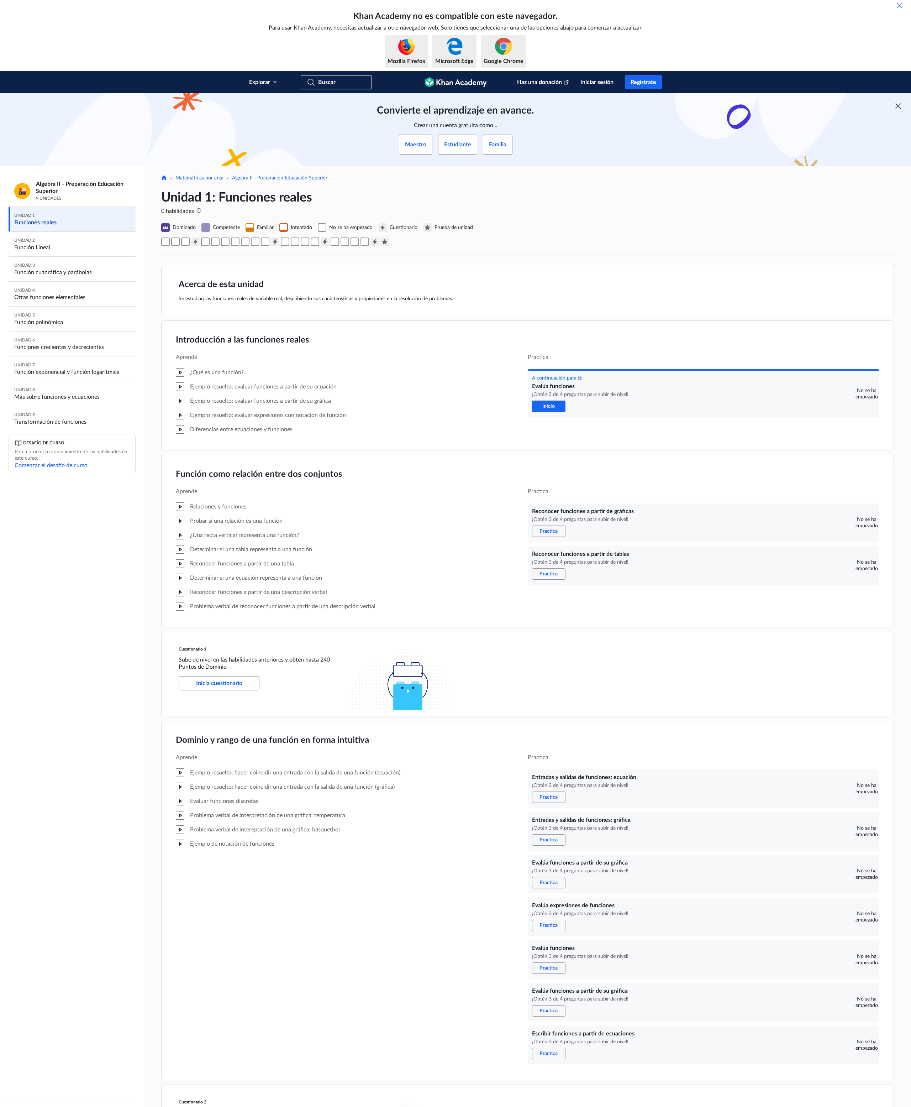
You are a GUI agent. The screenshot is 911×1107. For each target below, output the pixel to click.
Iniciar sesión (597, 82)
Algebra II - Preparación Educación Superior (279, 178)
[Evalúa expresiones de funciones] (235, 241)
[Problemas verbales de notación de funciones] (335, 241)
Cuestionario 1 (192, 649)
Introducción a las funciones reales (242, 340)
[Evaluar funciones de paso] (355, 241)
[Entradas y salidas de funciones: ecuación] (205, 241)
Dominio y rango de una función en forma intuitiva (272, 740)
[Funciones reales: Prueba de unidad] (384, 241)
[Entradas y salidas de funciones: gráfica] (215, 241)
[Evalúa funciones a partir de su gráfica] (225, 241)
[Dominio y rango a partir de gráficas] (305, 241)
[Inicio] (164, 178)
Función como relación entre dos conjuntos (259, 474)
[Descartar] (899, 5)
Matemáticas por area (199, 178)
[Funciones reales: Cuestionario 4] (374, 241)
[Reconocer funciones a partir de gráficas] (175, 241)
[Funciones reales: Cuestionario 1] (195, 241)
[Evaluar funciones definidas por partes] (345, 241)
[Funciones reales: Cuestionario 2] (275, 241)
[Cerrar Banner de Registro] (898, 106)
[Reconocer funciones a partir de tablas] (185, 241)
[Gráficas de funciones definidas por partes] (364, 241)
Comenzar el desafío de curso (51, 465)
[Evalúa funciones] (165, 241)
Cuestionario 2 (192, 1102)
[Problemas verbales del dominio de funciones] (285, 241)
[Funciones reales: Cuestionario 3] (325, 241)
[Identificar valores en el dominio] (295, 241)
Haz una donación (539, 82)
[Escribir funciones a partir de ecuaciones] (265, 241)
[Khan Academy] (456, 82)
